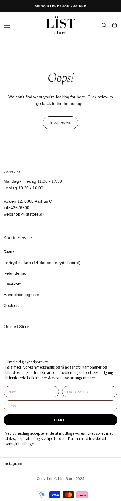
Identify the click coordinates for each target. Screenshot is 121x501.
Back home (60, 122)
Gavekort (12, 284)
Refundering (15, 273)
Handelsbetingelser (21, 294)
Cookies (11, 305)
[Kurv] (114, 26)
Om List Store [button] (16, 326)
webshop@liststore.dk (24, 214)
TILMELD (60, 420)
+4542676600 (16, 207)
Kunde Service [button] (18, 237)
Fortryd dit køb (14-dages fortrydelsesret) (42, 262)
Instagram (13, 463)
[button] (7, 25)
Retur (9, 252)
